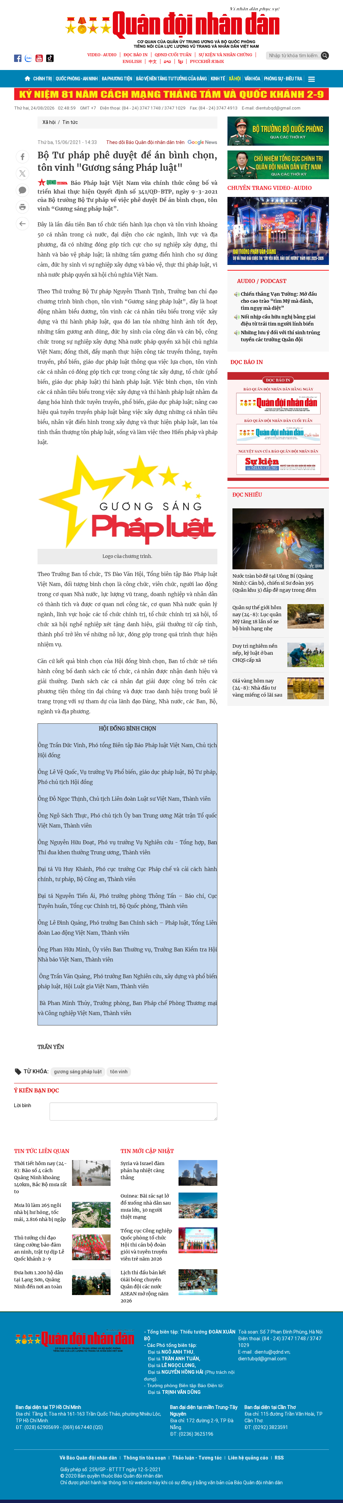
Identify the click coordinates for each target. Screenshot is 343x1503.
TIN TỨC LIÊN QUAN (41, 1151)
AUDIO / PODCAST (261, 281)
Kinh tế (218, 79)
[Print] (22, 207)
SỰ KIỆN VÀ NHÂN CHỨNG (225, 54)
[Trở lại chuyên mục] (22, 223)
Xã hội (235, 79)
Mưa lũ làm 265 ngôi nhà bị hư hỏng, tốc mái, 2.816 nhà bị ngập (40, 1212)
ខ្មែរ (180, 61)
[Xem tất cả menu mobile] (311, 78)
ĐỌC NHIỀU (247, 495)
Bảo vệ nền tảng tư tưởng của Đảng (171, 79)
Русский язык (207, 61)
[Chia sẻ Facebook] (22, 156)
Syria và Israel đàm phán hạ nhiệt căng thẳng (142, 1170)
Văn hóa (252, 79)
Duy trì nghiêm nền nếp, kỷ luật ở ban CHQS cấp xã (254, 653)
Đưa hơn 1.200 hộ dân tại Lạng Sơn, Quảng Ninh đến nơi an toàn (38, 1280)
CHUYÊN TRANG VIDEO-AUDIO (269, 188)
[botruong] (278, 131)
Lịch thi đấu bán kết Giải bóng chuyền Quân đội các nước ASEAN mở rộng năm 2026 (144, 1287)
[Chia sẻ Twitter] (22, 173)
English (132, 61)
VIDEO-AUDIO (102, 54)
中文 (153, 61)
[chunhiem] (278, 165)
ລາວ (167, 61)
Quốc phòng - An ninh (76, 79)
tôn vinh (119, 1072)
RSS (279, 1458)
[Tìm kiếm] (325, 56)
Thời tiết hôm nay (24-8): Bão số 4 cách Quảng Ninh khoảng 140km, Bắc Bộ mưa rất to (40, 1177)
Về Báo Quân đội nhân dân (88, 1458)
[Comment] (22, 190)
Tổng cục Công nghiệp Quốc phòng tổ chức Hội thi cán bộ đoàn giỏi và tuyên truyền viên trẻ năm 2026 (146, 1245)
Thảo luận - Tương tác (197, 1458)
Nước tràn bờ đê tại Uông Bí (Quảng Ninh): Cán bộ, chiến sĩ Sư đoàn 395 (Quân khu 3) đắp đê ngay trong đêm (274, 583)
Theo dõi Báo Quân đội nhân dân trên (145, 142)
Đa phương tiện (116, 79)
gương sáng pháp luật (78, 1072)
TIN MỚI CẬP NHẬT (147, 1151)
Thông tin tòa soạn (144, 1458)
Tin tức (70, 122)
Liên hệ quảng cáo (248, 1458)
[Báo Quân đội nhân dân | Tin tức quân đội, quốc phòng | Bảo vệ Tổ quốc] (171, 27)
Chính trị (42, 79)
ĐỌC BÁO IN (136, 54)
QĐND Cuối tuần (173, 54)
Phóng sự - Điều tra (283, 79)
